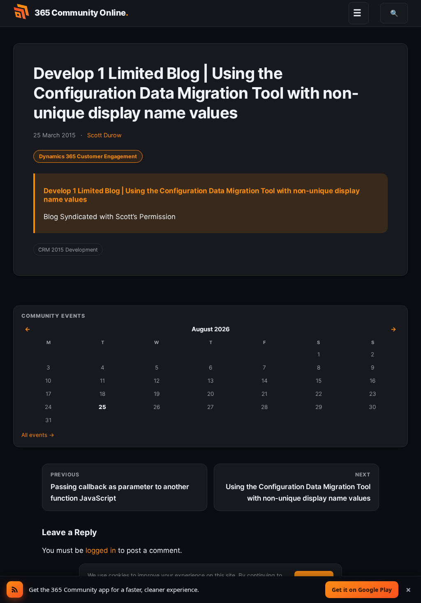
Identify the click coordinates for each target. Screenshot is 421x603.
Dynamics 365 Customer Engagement (88, 156)
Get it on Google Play (362, 590)
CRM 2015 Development (68, 250)
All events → (37, 435)
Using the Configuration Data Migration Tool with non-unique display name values (298, 486)
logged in (101, 550)
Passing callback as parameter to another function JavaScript (120, 486)
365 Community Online (81, 13)
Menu (357, 12)
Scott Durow (104, 135)
